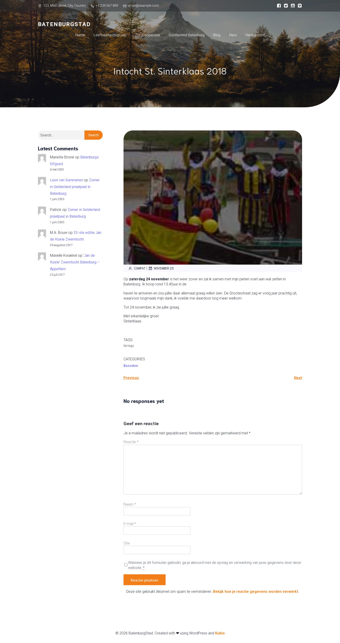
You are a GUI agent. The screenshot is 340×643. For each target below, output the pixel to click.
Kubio (220, 633)
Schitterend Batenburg (186, 35)
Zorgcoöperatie (147, 35)
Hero (233, 35)
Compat (139, 268)
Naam (130, 504)
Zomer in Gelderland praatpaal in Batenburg (75, 187)
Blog (216, 35)
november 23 (164, 268)
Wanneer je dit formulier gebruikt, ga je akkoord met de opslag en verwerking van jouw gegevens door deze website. (214, 565)
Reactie (131, 442)
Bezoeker (131, 366)
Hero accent (255, 35)
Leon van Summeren (66, 180)
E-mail (130, 524)
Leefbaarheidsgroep (110, 35)
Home (80, 35)
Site (127, 543)
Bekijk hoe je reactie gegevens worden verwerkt (255, 591)
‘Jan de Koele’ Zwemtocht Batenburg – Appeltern (75, 262)
